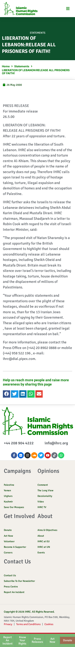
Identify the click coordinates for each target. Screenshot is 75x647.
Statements (37, 32)
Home (6, 66)
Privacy (8, 624)
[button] (67, 8)
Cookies (48, 624)
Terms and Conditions (28, 624)
